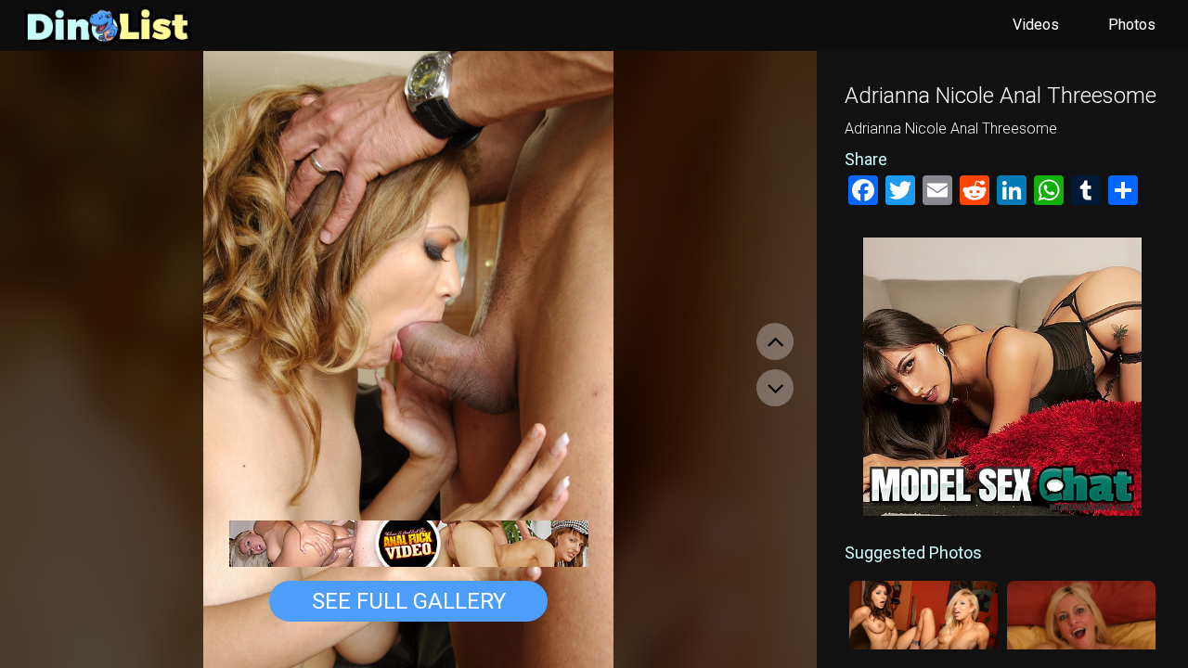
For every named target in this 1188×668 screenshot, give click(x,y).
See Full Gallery (409, 601)
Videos (1036, 24)
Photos (1132, 24)
